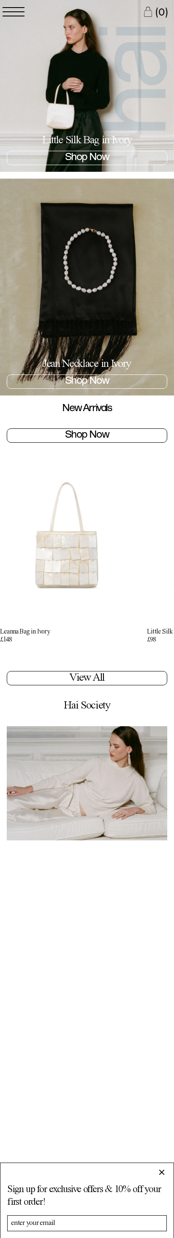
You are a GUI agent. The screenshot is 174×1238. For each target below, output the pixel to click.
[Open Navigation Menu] (13, 12)
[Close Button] (165, 1172)
